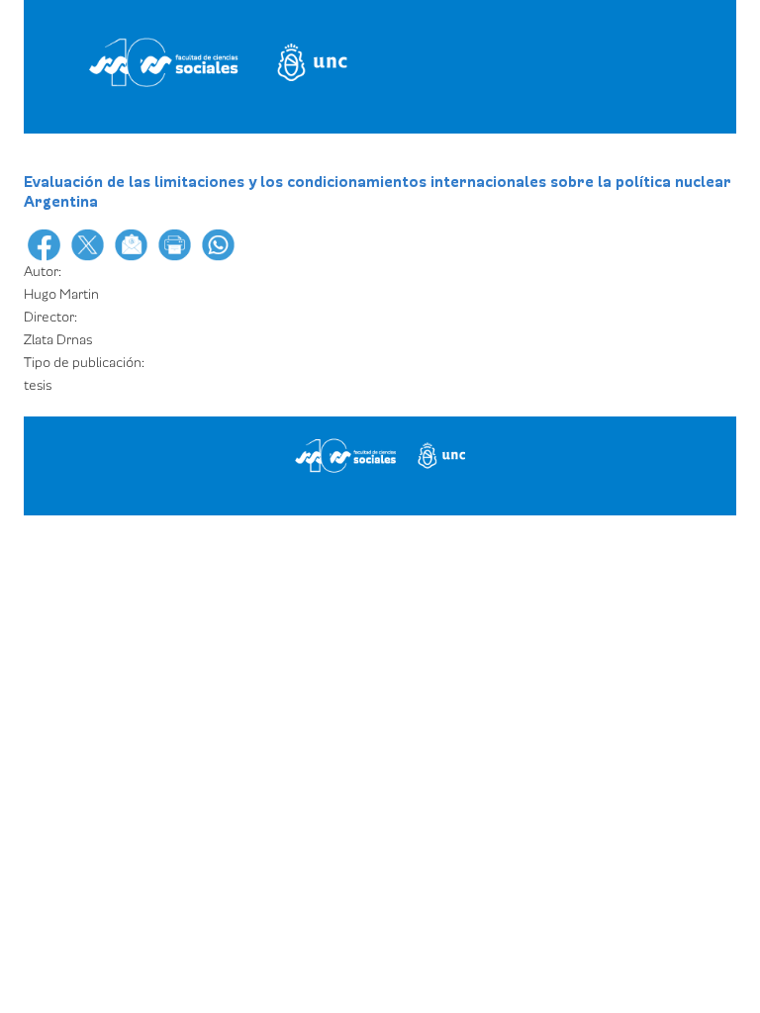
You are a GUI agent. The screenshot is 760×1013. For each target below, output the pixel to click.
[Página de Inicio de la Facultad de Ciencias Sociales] (225, 62)
